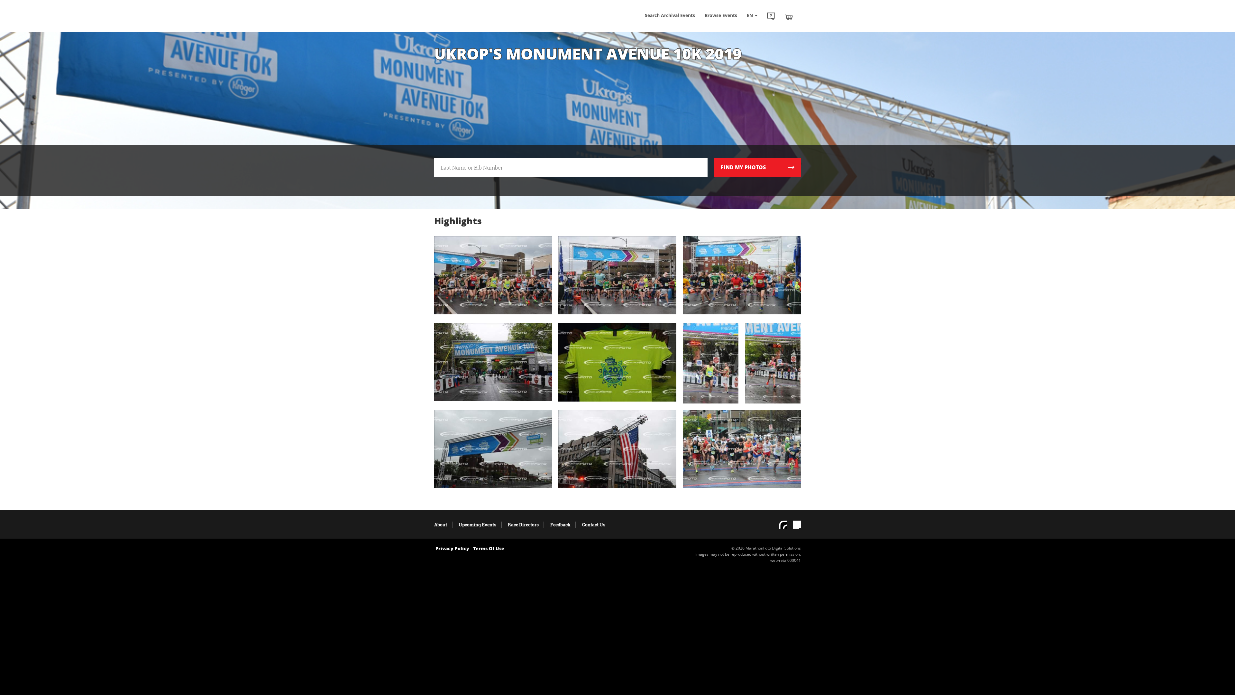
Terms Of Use (488, 548)
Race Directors (523, 525)
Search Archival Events (670, 15)
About (440, 525)
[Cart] (789, 17)
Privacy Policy (452, 548)
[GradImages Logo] (480, 24)
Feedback (560, 525)
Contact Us (593, 525)
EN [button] (750, 15)
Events (721, 15)
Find (743, 167)
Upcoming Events (477, 525)
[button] (771, 17)
